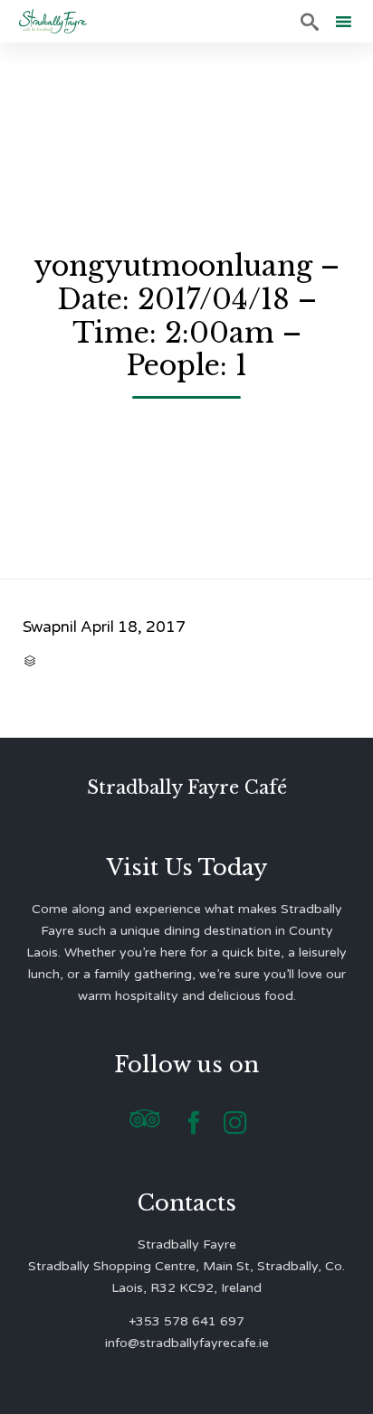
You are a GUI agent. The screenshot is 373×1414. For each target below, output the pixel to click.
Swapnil (50, 626)
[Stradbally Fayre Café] (53, 21)
